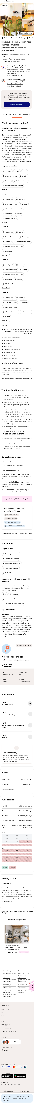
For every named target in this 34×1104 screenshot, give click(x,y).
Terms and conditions (8, 1031)
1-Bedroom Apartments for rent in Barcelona (9, 979)
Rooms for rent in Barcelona (8, 991)
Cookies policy (6, 1028)
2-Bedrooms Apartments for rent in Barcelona (24, 979)
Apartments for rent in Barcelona (24, 974)
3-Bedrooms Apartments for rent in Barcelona (9, 986)
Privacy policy (5, 1025)
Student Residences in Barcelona (9, 996)
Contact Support (6, 1047)
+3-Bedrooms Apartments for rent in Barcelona (24, 986)
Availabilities (17, 114)
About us (4, 1012)
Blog (2, 1016)
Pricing (8, 114)
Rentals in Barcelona (9, 973)
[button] (25, 33)
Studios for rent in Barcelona (23, 991)
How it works (5, 1009)
